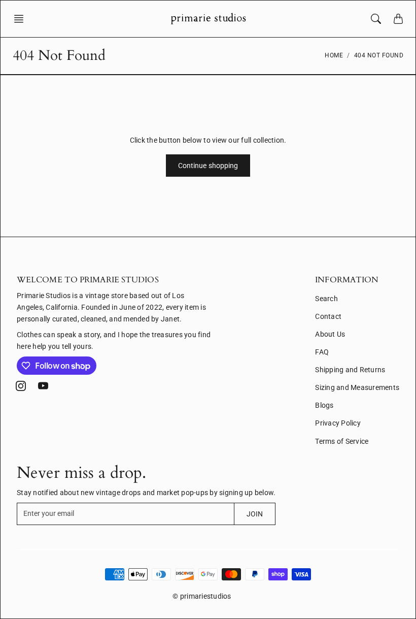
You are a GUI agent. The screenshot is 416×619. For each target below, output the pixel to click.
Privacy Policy (338, 423)
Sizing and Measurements (357, 387)
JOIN (255, 514)
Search (326, 299)
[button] (22, 19)
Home (334, 55)
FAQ (322, 352)
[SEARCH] (376, 19)
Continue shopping (208, 165)
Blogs (324, 405)
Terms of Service (341, 441)
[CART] (398, 19)
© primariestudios (201, 596)
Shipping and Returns (350, 370)
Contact (328, 316)
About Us (330, 334)
